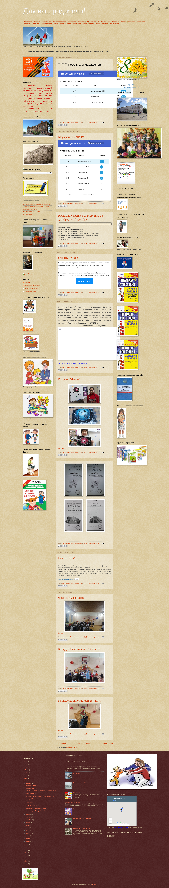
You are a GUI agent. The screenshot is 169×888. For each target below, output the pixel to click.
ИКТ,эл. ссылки (37, 21)
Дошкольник (123, 21)
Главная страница (28, 21)
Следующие (61, 743)
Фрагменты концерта (71, 597)
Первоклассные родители (47, 23)
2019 (26, 781)
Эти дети (85, 23)
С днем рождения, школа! (72, 802)
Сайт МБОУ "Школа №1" (30, 209)
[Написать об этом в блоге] (61, 125)
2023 (26, 770)
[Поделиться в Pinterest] (66, 125)
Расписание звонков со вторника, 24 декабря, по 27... (41, 790)
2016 (26, 850)
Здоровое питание (115, 21)
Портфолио (103, 21)
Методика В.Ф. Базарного (65, 23)
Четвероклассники (141, 21)
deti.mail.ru (91, 23)
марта (28, 836)
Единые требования (72, 21)
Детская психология (77, 23)
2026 (26, 762)
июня (27, 828)
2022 (26, 772)
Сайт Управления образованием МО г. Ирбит (36, 206)
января (28, 841)
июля (27, 825)
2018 (26, 845)
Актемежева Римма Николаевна (34, 285)
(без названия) (77, 773)
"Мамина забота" (36, 23)
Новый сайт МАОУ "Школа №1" (32, 211)
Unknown (27, 282)
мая (27, 830)
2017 (26, 847)
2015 (26, 853)
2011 (26, 864)
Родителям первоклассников (74, 765)
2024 (26, 767)
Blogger (94, 884)
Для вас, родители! (54, 10)
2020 (26, 778)
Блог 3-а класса (27, 214)
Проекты (98, 23)
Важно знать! (66, 558)
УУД (98, 21)
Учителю (56, 23)
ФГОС (88, 21)
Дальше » (61, 448)
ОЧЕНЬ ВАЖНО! (69, 258)
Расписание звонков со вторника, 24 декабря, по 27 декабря (80, 217)
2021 (26, 775)
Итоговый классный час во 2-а (82, 818)
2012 (26, 861)
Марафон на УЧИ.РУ (71, 137)
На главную (62, 63)
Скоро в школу (105, 23)
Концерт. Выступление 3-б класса (79, 649)
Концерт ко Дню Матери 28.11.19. (79, 700)
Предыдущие (107, 743)
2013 (26, 858)
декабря (28, 783)
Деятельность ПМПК (114, 23)
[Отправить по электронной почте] (59, 125)
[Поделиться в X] (63, 125)
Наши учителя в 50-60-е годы (81, 828)
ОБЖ (109, 21)
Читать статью (84, 281)
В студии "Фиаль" (69, 379)
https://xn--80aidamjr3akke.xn (66, 579)
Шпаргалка (93, 21)
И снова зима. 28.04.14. (80, 783)
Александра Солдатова (32, 288)
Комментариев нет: (94, 122)
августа (28, 822)
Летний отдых (27, 23)
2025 (26, 764)
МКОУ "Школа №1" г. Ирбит (121, 827)
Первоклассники (132, 21)
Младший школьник (46, 21)
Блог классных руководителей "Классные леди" (37, 204)
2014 (26, 855)
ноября (28, 814)
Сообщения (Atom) (71, 747)
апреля (28, 833)
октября (28, 817)
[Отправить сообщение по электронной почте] (103, 122)
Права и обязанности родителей (59, 21)
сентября (29, 820)
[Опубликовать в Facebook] (65, 125)
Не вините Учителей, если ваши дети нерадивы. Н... (41, 796)
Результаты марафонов (33, 785)
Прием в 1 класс (81, 21)
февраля (29, 838)
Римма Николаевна (30, 291)
